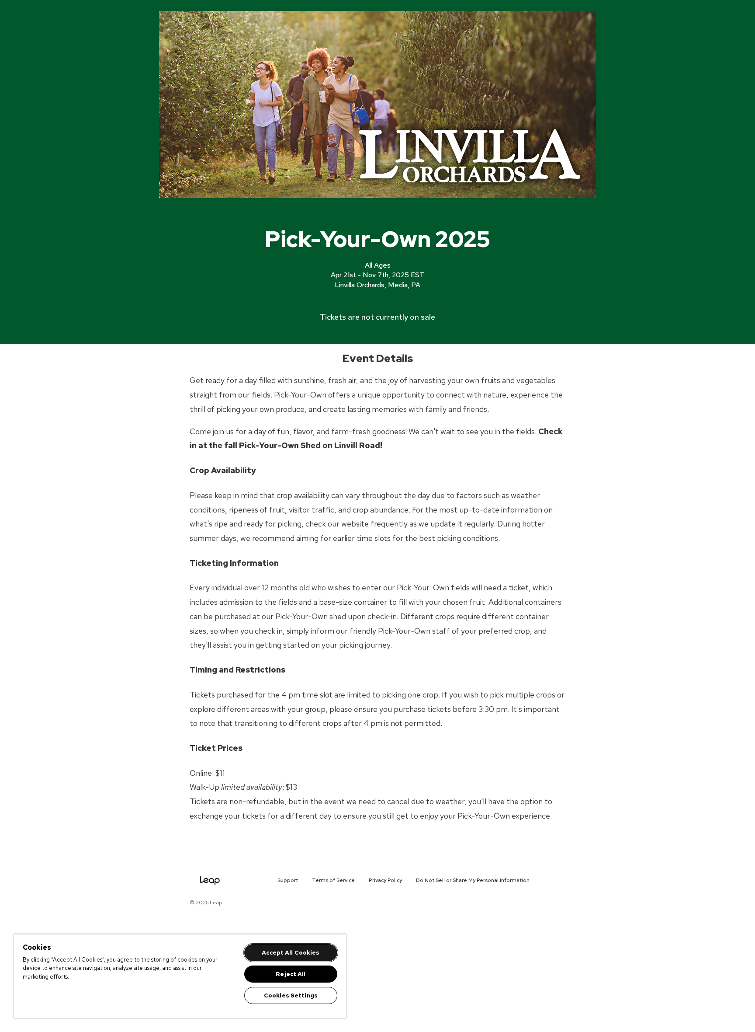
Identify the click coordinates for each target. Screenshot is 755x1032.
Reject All (290, 974)
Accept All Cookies (290, 952)
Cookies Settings (291, 995)
